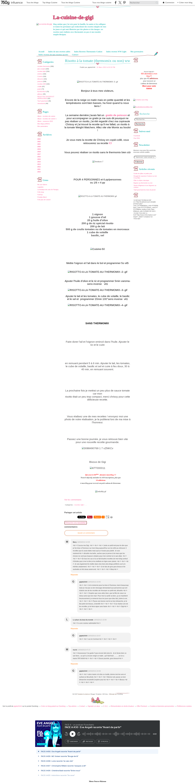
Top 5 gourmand (42, 101)
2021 (39, 144)
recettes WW (41, 84)
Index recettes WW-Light (116, 52)
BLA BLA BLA (41, 91)
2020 (39, 146)
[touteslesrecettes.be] (142, 107)
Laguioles (40, 187)
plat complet (41, 69)
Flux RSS (137, 138)
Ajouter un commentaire (86, 533)
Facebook (137, 135)
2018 (39, 151)
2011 (38, 169)
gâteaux (40, 94)
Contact (75, 55)
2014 (39, 161)
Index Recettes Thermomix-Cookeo (88, 52)
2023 (39, 139)
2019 (39, 149)
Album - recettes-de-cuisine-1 (47, 119)
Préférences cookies (184, 706)
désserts (40, 79)
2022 (39, 141)
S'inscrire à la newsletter (75, 523)
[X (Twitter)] (120, 2)
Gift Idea (105, 694)
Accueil (41, 52)
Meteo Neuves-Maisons (97, 781)
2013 (39, 164)
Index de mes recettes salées (59, 52)
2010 (39, 172)
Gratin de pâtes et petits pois (143, 173)
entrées (39, 74)
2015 (39, 159)
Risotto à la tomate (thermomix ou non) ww (97, 61)
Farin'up (40, 194)
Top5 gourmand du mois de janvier (145, 190)
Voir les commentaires (72, 500)
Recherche (140, 124)
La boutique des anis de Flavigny (48, 189)
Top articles (72, 706)
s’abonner (74, 741)
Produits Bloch (42, 197)
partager (89, 741)
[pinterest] (124, 2)
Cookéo (39, 76)
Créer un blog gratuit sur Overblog (53, 706)
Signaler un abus (94, 706)
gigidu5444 (18, 706)
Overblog (120, 694)
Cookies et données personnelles (162, 706)
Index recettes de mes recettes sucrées (53, 55)
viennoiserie (41, 103)
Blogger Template (96, 694)
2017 (39, 154)
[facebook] (115, 2)
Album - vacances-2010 (45, 121)
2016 (39, 156)
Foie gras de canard (43, 199)
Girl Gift (74, 694)
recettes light (41, 71)
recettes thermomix (43, 66)
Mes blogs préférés (43, 124)
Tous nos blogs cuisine (101, 2)
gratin (39, 89)
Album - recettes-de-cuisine (46, 116)
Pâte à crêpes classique (141, 180)
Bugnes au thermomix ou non (143, 183)
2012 (39, 167)
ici (110, 143)
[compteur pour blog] (140, 100)
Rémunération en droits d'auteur (122, 706)
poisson (39, 81)
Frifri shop (40, 192)
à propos (104, 741)
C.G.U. (105, 706)
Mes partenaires (136, 52)
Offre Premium (142, 706)
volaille (39, 86)
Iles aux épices (42, 184)
